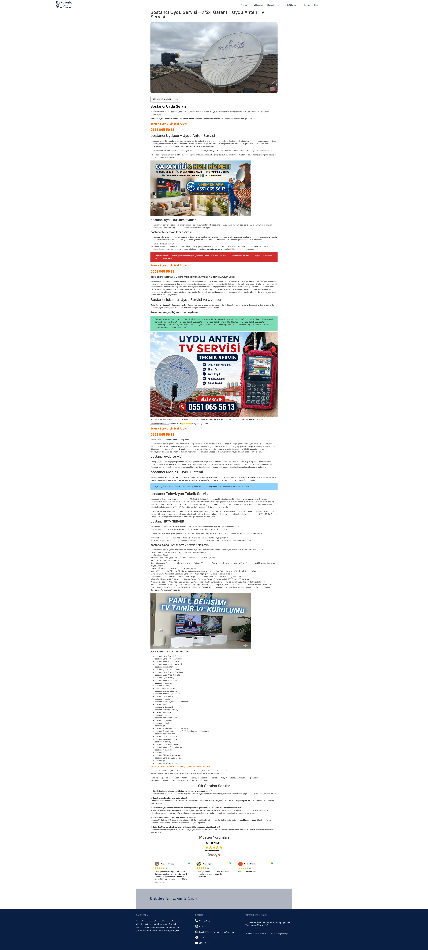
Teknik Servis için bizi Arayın (169, 123)
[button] (275, 872)
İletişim (307, 5)
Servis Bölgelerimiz (291, 5)
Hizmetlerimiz (273, 5)
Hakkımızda (258, 5)
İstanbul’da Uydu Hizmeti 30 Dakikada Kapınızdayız (267, 934)
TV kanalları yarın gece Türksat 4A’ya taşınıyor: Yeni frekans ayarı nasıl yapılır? (267, 924)
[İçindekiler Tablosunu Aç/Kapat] (175, 99)
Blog (316, 5)
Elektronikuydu (226, 810)
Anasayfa (245, 5)
